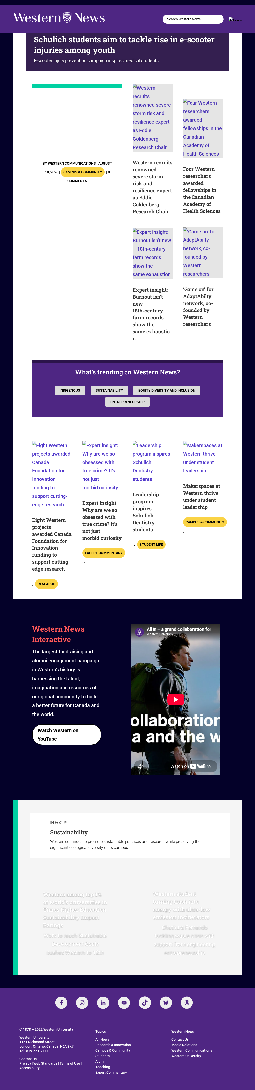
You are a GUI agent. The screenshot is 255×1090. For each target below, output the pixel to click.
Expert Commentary (104, 553)
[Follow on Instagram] (82, 1003)
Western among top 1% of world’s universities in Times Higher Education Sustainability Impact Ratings (75, 910)
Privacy (25, 1063)
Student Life (151, 544)
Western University (186, 1056)
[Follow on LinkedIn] (103, 1003)
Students (102, 1056)
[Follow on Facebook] (61, 1003)
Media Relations (184, 1045)
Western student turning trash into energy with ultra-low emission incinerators (181, 905)
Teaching (102, 1067)
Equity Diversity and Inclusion (166, 390)
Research (46, 584)
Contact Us (28, 1059)
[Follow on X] (166, 1003)
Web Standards (45, 1063)
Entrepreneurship (127, 402)
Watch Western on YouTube (58, 734)
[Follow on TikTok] (145, 1003)
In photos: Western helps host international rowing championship (75, 123)
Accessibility (29, 1068)
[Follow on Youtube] (124, 1003)
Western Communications (72, 163)
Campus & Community (82, 172)
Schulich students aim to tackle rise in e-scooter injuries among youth (124, 44)
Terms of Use (70, 1063)
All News (102, 1039)
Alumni (101, 1061)
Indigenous (70, 390)
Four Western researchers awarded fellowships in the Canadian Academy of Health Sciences (202, 190)
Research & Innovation (113, 1045)
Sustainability (109, 390)
